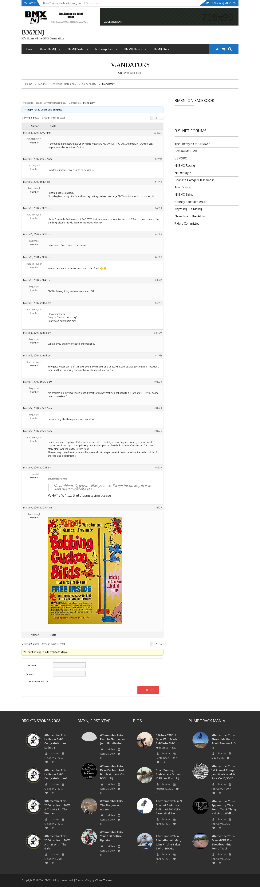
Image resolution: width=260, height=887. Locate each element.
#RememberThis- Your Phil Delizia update (111, 836)
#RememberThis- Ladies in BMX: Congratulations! (56, 774)
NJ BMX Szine (184, 194)
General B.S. (75, 102)
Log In (148, 690)
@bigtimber (54, 478)
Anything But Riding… (55, 102)
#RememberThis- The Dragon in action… (111, 805)
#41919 (158, 303)
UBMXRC (181, 158)
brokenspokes (104, 49)
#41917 (158, 280)
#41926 (158, 431)
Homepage (27, 102)
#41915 (158, 234)
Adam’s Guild (183, 187)
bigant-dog (134, 72)
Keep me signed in (38, 681)
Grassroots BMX (186, 151)
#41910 (158, 159)
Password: (31, 674)
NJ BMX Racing (185, 165)
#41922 (158, 381)
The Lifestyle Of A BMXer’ (192, 144)
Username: (31, 665)
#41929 (158, 507)
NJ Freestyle (183, 173)
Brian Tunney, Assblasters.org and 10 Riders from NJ (169, 774)
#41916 (158, 257)
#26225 (158, 132)
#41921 (158, 355)
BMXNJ (33, 32)
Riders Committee (187, 223)
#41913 (158, 208)
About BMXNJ (47, 49)
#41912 (158, 181)
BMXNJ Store (161, 49)
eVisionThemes (103, 880)
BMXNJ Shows (133, 49)
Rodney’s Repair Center (191, 202)
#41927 (158, 467)
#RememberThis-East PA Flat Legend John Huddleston (113, 739)
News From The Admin (190, 216)
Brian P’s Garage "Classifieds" (194, 180)
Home (28, 49)
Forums (38, 102)
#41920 (158, 332)
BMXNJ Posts (76, 49)
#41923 (158, 408)
